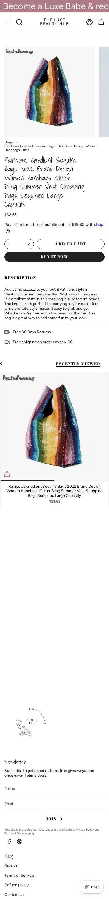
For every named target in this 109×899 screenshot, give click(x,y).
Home (9, 142)
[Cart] (101, 22)
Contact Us (14, 894)
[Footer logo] (31, 723)
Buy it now (54, 256)
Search (10, 865)
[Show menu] (7, 22)
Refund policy (16, 885)
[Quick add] (7, 474)
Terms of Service (15, 833)
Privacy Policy (85, 829)
